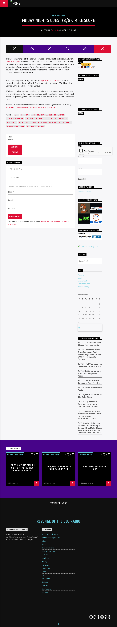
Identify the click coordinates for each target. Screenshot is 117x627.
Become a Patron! (84, 192)
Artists (10, 454)
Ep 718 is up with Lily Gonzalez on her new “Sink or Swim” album (88, 404)
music (21, 122)
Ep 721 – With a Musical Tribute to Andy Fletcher (89, 381)
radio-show (46, 579)
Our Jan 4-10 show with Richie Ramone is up (59, 468)
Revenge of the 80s (35, 126)
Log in (80, 278)
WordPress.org (83, 286)
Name (80, 168)
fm (27, 119)
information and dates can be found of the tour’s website (30, 107)
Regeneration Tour (15, 126)
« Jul (79, 327)
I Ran (53, 119)
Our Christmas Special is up (95, 468)
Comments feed (84, 284)
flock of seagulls (15, 119)
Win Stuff (45, 592)
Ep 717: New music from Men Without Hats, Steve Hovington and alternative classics (89, 415)
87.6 (27, 115)
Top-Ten (45, 585)
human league (42, 119)
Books (44, 544)
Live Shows (46, 568)
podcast (53, 122)
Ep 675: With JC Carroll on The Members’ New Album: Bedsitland (23, 468)
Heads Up (45, 558)
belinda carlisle (44, 115)
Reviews (45, 582)
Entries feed (82, 281)
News (44, 572)
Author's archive (14, 150)
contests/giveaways (49, 551)
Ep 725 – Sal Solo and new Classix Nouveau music (89, 343)
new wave (42, 122)
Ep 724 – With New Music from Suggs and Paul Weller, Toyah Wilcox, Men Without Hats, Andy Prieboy (90, 354)
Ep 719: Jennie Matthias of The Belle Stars (90, 396)
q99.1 (61, 122)
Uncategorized (58, 15)
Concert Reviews (48, 548)
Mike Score (11, 122)
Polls (43, 575)
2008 (17, 115)
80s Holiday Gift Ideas (50, 534)
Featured (19, 454)
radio (68, 122)
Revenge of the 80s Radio (89, 338)
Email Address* (83, 157)
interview (62, 119)
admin (55, 30)
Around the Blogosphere (51, 537)
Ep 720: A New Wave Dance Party (90, 388)
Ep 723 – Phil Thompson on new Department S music (90, 365)
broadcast (59, 115)
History (44, 561)
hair (32, 119)
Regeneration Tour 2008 (50, 80)
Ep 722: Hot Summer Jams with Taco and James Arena (89, 373)
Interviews (45, 565)
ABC (33, 115)
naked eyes (31, 122)
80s (22, 115)
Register (81, 275)
